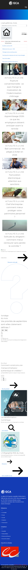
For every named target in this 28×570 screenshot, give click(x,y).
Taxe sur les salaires (6, 58)
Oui (2, 330)
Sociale (3, 517)
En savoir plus (14, 568)
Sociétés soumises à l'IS (7, 45)
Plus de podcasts (6, 388)
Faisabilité (4, 531)
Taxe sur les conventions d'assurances (10, 61)
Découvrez (4, 464)
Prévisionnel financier (6, 536)
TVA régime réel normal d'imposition (9, 52)
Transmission (4, 522)
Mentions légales (18, 564)
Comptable (4, 512)
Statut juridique (5, 533)
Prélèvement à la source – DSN (8, 49)
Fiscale (3, 515)
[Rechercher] (26, 25)
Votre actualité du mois (7, 475)
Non (6, 330)
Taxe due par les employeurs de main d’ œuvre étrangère (13, 55)
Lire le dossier (5, 430)
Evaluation (4, 520)
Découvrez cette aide (13, 262)
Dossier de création (6, 538)
